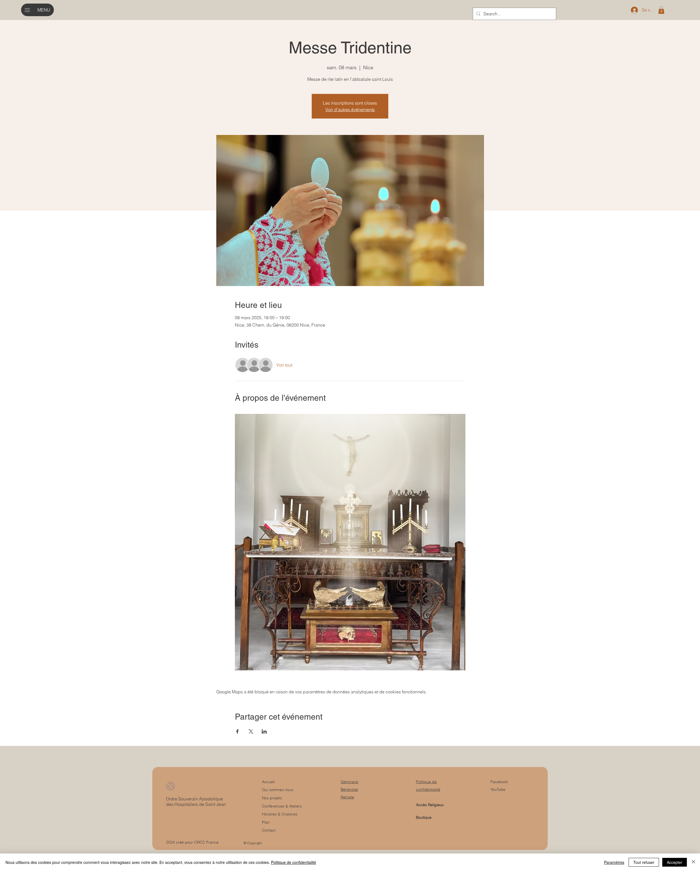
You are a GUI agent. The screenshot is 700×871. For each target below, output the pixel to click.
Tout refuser (643, 862)
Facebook (499, 781)
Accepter (674, 862)
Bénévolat (349, 789)
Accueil (268, 781)
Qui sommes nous (277, 789)
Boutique (423, 817)
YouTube (498, 789)
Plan (266, 822)
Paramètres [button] (614, 862)
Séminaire (349, 781)
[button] (661, 10)
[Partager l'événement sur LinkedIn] (264, 731)
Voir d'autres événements (350, 109)
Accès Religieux (430, 804)
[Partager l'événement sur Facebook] (237, 731)
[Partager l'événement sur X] (250, 731)
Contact (269, 830)
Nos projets (272, 797)
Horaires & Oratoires (280, 814)
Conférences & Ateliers (282, 806)
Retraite (347, 797)
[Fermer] (693, 862)
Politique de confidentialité (293, 862)
